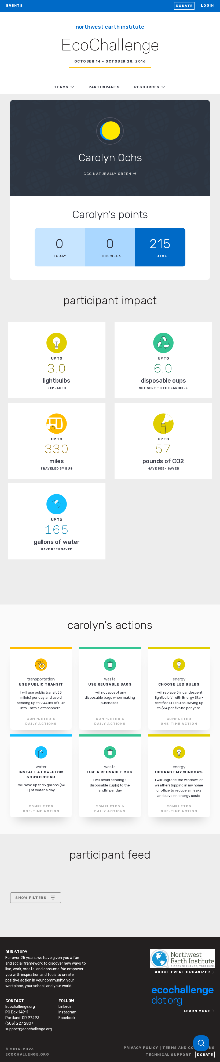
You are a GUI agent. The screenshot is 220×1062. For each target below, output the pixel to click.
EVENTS (14, 5)
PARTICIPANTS (104, 87)
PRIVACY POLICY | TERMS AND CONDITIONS (169, 1048)
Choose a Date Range (35, 917)
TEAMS (61, 87)
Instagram (67, 1012)
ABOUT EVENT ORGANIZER (182, 972)
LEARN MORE (197, 1011)
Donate (184, 6)
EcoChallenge (110, 45)
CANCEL (23, 955)
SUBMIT (54, 955)
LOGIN (207, 5)
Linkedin (65, 1006)
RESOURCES (147, 87)
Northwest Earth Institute (110, 27)
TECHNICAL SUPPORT (169, 1055)
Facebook (66, 1018)
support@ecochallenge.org (28, 1029)
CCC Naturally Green (107, 174)
